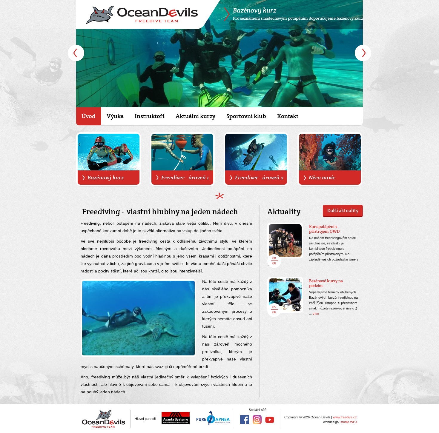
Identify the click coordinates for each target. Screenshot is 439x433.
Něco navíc (322, 177)
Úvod (89, 116)
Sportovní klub (246, 116)
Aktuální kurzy (195, 116)
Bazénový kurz (106, 177)
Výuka (115, 116)
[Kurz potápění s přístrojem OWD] (285, 240)
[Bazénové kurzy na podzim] (285, 295)
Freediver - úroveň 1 (185, 177)
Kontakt (287, 116)
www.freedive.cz (345, 417)
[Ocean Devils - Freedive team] (148, 14)
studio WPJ (348, 422)
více (316, 313)
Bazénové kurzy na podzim (326, 283)
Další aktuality (342, 210)
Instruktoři (150, 116)
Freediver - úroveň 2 (259, 177)
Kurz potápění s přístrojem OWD (324, 229)
